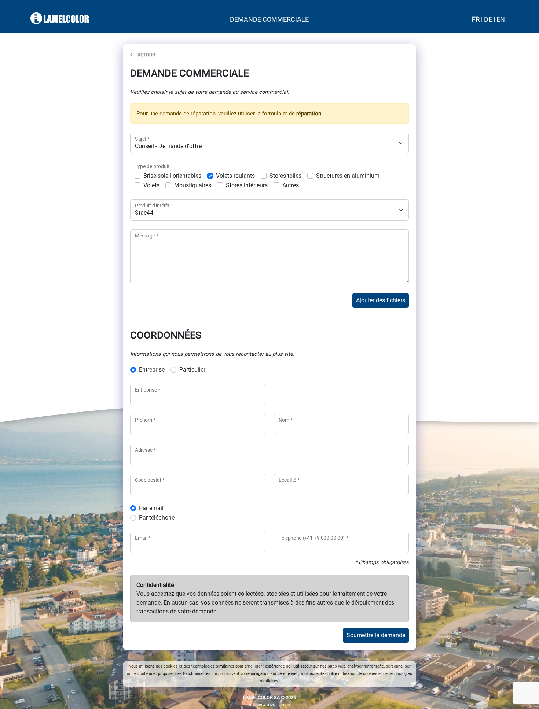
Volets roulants (235, 175)
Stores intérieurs (247, 185)
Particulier (192, 369)
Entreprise (152, 369)
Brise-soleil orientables (172, 175)
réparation (308, 113)
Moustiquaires (192, 185)
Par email (151, 508)
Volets (151, 185)
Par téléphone (157, 517)
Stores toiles (285, 175)
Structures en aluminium (348, 175)
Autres (290, 185)
